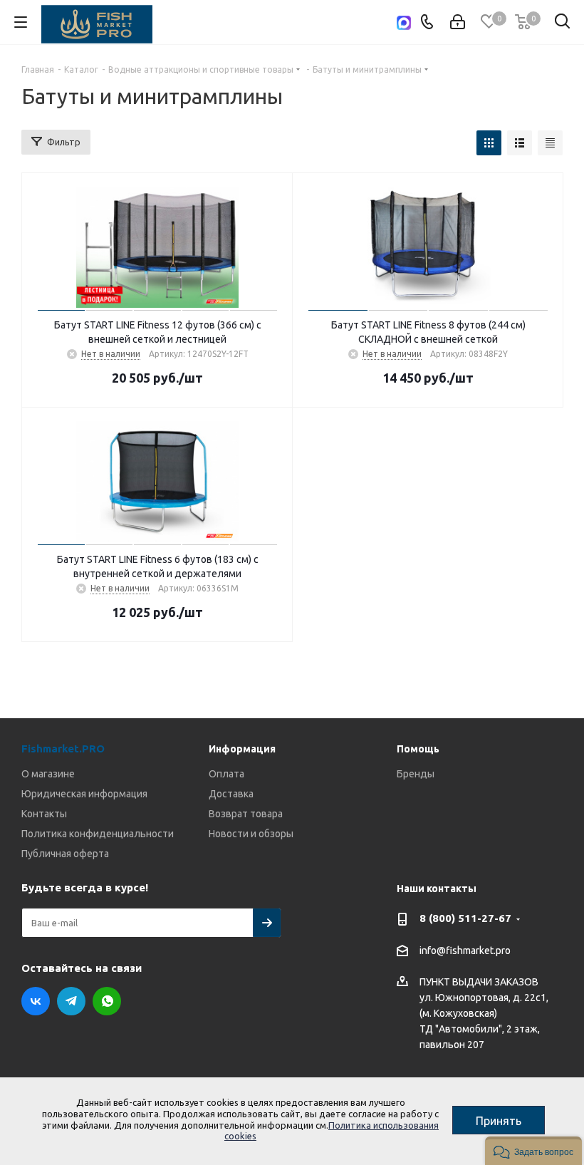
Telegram (71, 1001)
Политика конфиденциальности (97, 833)
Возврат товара (246, 813)
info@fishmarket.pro (465, 950)
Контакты (44, 813)
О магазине (48, 774)
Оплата (226, 774)
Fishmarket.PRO (63, 748)
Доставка (231, 793)
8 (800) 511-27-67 (465, 918)
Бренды (415, 774)
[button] (533, 1150)
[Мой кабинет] (457, 22)
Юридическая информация (84, 793)
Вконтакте (35, 1001)
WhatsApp (107, 1001)
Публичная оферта (65, 853)
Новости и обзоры (251, 833)
